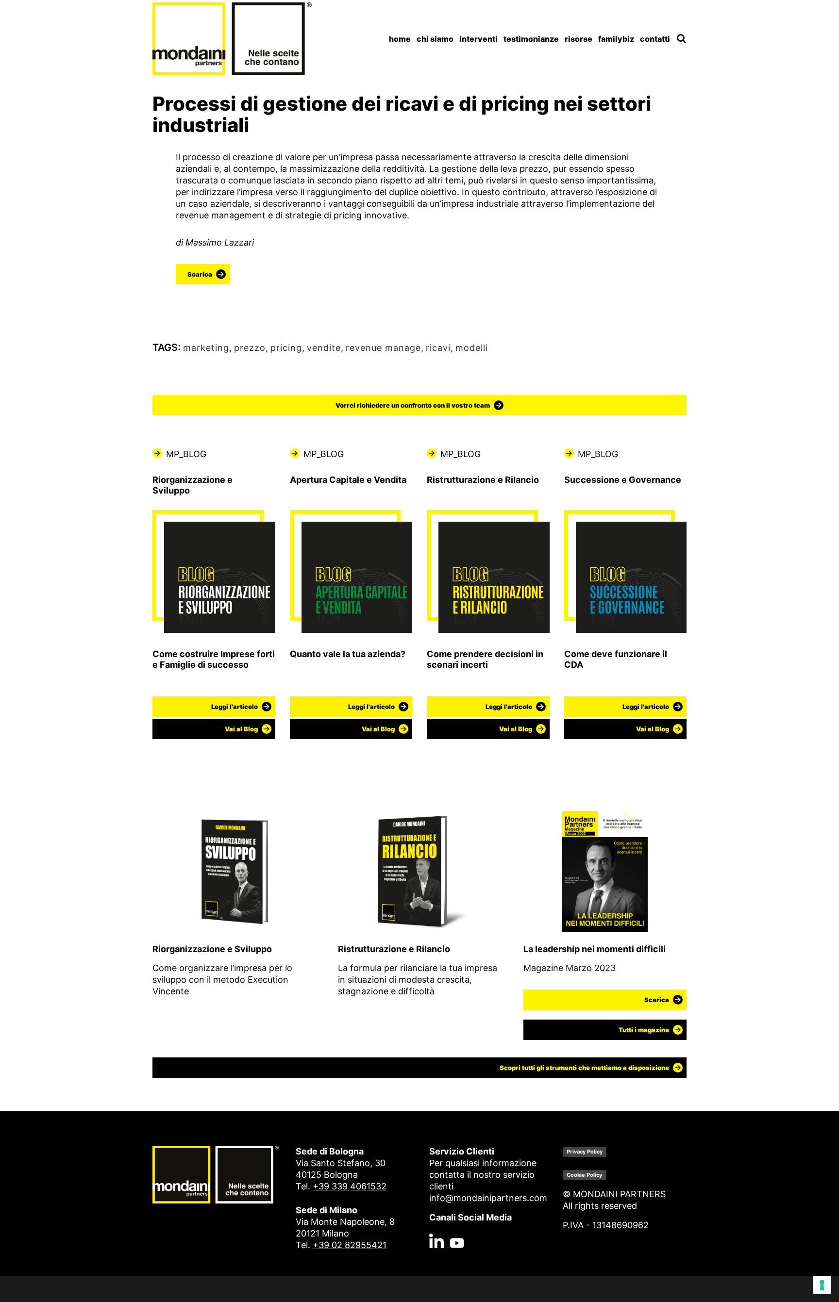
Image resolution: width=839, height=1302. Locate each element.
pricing (286, 348)
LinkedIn (436, 1221)
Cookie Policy (584, 1174)
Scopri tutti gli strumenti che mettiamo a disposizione (584, 1067)
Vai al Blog (241, 729)
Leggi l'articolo (234, 706)
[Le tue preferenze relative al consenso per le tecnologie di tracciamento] (822, 1285)
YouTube (457, 1221)
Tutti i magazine (644, 1030)
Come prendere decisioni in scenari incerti (485, 659)
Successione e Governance (622, 480)
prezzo (250, 348)
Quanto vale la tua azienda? (347, 654)
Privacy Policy (585, 1151)
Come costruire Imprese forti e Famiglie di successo (213, 659)
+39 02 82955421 (349, 1245)
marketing (206, 348)
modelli (471, 348)
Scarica (199, 274)
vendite (324, 348)
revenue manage (383, 348)
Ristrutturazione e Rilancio (483, 480)
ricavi (438, 348)
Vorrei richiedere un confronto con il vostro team (413, 405)
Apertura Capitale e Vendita (348, 480)
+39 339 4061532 (349, 1186)
